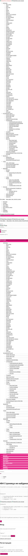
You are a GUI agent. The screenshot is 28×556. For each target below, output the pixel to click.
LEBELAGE (8, 61)
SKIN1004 (8, 92)
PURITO (8, 83)
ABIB (7, 6)
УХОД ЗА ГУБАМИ (10, 151)
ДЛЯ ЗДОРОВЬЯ (10, 194)
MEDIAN (8, 68)
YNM (7, 110)
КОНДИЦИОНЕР (10, 158)
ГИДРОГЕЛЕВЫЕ (13, 141)
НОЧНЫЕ (11, 144)
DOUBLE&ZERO (10, 33)
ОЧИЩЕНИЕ (9, 120)
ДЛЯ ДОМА (8, 189)
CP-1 (7, 25)
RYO (7, 91)
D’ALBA (8, 28)
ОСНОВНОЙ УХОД (7, 113)
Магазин (5, 201)
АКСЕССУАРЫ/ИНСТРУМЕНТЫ (13, 188)
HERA (7, 47)
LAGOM (8, 58)
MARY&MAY (9, 65)
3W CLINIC (8, 4)
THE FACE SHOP (10, 98)
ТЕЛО (4, 161)
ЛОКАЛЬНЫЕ (12, 143)
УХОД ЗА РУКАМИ (10, 167)
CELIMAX (8, 18)
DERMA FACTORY (10, 31)
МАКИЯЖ (5, 168)
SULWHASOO (9, 95)
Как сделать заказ (7, 207)
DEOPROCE (9, 30)
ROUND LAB (9, 89)
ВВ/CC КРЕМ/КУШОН (14, 181)
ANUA (7, 10)
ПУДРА (10, 184)
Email (2, 547)
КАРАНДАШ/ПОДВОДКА (15, 172)
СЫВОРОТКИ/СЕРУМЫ (12, 119)
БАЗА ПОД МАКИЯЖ (14, 180)
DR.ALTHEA (9, 34)
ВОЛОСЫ (5, 156)
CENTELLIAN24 (10, 20)
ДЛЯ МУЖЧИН (9, 195)
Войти (12, 536)
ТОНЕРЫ (8, 131)
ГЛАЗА (7, 171)
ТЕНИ (10, 174)
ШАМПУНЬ (9, 157)
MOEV (7, 76)
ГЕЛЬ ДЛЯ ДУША (10, 163)
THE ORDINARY (10, 100)
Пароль (2, 533)
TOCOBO (8, 105)
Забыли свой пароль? (5, 538)
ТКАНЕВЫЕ (12, 148)
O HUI (7, 78)
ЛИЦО (7, 178)
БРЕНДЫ (5, 3)
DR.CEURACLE (9, 35)
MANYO (8, 64)
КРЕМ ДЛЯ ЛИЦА (10, 115)
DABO (7, 27)
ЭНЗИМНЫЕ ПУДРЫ (14, 124)
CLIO (7, 21)
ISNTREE (8, 48)
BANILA (8, 13)
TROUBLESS (9, 106)
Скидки (4, 203)
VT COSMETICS (9, 109)
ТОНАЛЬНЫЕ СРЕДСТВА (15, 185)
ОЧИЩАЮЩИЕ (13, 146)
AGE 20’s (8, 7)
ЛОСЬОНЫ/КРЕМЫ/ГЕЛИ (12, 164)
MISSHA (8, 75)
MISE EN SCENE (10, 74)
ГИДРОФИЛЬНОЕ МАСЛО (15, 122)
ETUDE (7, 40)
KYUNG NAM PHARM (11, 55)
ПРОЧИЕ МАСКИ (13, 150)
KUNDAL (8, 54)
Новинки (5, 210)
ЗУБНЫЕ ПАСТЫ (13, 191)
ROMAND (8, 86)
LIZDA (7, 62)
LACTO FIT (8, 57)
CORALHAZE (9, 23)
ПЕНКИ (11, 127)
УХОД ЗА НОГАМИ (10, 165)
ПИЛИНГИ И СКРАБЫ (14, 129)
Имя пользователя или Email (8, 529)
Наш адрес (5, 206)
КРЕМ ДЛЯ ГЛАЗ (10, 116)
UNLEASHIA (9, 107)
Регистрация (4, 554)
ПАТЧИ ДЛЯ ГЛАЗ (13, 147)
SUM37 (7, 96)
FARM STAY (9, 41)
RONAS (8, 88)
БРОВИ (8, 170)
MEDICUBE (8, 69)
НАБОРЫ (8, 197)
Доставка (5, 204)
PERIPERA (8, 81)
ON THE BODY (9, 79)
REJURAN (8, 85)
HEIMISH (8, 45)
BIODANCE (8, 16)
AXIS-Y (7, 11)
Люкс (4, 208)
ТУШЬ (10, 175)
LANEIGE (8, 59)
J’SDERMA (8, 52)
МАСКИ (8, 139)
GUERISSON (9, 42)
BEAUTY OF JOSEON (11, 14)
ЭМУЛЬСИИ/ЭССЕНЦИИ (12, 134)
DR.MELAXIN (9, 38)
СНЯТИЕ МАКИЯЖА (14, 126)
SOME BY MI (9, 93)
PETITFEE (8, 82)
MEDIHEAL (8, 71)
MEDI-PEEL (8, 72)
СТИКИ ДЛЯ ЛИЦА (10, 136)
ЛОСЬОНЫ (8, 117)
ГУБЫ (7, 177)
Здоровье (5, 211)
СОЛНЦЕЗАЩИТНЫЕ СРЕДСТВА (14, 153)
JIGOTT (7, 50)
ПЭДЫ (7, 137)
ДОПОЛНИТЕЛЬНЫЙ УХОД (13, 160)
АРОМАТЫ (11, 192)
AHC (7, 9)
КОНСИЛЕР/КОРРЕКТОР (15, 182)
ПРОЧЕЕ (11, 130)
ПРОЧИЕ (8, 112)
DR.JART (8, 37)
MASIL (7, 66)
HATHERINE (9, 44)
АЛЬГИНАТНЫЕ (13, 140)
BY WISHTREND (10, 17)
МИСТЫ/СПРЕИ (10, 133)
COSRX (7, 24)
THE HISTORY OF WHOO (12, 99)
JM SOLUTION (9, 51)
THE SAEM (8, 102)
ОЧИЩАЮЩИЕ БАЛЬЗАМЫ (16, 123)
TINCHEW (8, 103)
